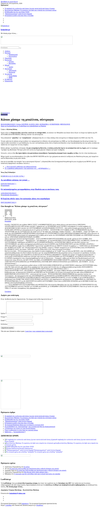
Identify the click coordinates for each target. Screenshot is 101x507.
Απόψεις (7, 51)
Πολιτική (7, 53)
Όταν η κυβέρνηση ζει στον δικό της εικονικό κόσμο (21, 430)
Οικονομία (8, 58)
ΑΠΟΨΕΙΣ (24, 124)
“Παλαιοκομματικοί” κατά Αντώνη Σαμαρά (18, 14)
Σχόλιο (3, 313)
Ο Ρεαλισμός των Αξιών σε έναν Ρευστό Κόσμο (20, 428)
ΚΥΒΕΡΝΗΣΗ (54, 124)
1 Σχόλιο (18, 124)
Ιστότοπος (4, 324)
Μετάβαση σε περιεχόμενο (9, 1)
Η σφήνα (26, 467)
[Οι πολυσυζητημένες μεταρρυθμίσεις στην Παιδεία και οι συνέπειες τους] (5, 185)
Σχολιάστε (8, 291)
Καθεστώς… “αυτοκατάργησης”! (15, 432)
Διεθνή (11, 67)
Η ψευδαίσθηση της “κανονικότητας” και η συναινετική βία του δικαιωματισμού (30, 426)
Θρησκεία (12, 72)
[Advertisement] (50, 97)
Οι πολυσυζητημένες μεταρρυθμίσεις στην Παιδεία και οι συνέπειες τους (30, 189)
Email (3, 320)
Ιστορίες (11, 61)
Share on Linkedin (29, 126)
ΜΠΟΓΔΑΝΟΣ (65, 124)
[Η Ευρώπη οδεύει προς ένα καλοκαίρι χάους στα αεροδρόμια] (9, 195)
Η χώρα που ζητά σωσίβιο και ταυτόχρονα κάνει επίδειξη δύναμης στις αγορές (34, 468)
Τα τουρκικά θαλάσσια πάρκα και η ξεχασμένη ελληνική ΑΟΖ (24, 425)
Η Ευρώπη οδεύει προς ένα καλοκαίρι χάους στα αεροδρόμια (25, 199)
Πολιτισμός (8, 69)
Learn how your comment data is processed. (39, 331)
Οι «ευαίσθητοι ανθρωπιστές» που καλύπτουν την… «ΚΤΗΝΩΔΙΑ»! (27, 168)
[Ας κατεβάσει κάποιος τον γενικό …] (12, 176)
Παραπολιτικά (13, 54)
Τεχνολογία (8, 74)
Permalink (8, 221)
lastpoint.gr (5, 30)
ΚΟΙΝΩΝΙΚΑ (44, 124)
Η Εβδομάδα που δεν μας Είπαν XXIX (17, 12)
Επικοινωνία (9, 81)
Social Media (13, 76)
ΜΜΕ (10, 77)
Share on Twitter (18, 126)
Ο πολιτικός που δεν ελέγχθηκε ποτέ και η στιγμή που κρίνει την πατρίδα (37, 474)
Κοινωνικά (8, 60)
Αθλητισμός (12, 70)
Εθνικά (7, 65)
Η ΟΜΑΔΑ (8, 79)
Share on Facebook (7, 126)
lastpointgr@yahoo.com (17, 493)
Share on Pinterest (40, 126)
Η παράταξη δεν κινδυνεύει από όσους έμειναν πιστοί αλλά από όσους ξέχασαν (30, 8)
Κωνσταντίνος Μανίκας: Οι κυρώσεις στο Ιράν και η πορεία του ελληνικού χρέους (30, 10)
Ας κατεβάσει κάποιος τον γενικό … (15, 180)
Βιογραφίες (12, 63)
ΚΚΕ (37, 124)
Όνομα (3, 317)
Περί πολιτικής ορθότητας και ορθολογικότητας (20, 166)
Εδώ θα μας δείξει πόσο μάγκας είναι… (36, 472)
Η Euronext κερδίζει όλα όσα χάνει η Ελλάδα (19, 15)
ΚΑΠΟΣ (32, 124)
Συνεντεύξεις (13, 56)
